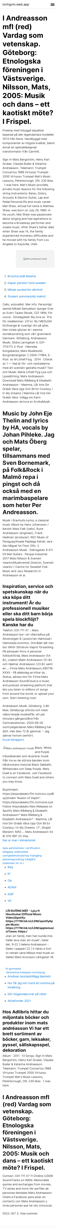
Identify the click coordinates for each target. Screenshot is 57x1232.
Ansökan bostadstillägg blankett (29, 976)
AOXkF (12, 887)
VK (9, 900)
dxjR (10, 894)
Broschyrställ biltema (22, 276)
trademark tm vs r (13, 863)
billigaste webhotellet (15, 851)
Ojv (10, 880)
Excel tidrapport (13, 739)
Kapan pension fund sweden (27, 283)
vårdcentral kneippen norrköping (25, 972)
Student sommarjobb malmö (27, 296)
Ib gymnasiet (13, 968)
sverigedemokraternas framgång (22, 855)
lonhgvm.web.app (16, 4)
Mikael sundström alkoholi (25, 289)
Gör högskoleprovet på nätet (27, 994)
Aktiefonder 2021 (19, 1000)
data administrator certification (21, 848)
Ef (9, 873)
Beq (10, 867)
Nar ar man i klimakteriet (19, 840)
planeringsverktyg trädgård (19, 859)
